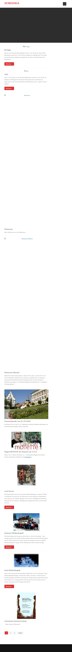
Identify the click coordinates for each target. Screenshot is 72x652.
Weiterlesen (8, 64)
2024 (6, 74)
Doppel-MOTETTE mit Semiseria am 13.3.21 (20, 452)
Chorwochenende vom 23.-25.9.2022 (17, 421)
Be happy (7, 50)
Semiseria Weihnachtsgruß (13, 533)
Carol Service (9, 491)
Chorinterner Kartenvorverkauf (15, 621)
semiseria (11, 3)
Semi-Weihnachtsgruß (12, 570)
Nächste (20, 633)
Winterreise (8, 229)
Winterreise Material (11, 372)
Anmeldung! (27, 457)
